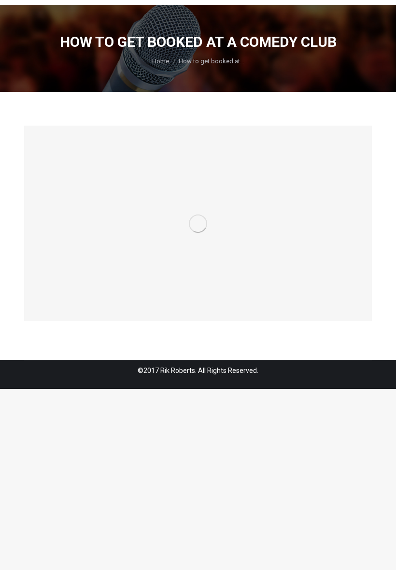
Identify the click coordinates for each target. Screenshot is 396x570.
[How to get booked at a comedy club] (198, 223)
